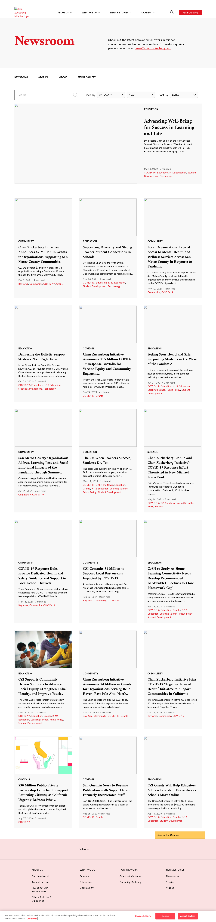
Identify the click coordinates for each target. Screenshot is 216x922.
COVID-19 (150, 172)
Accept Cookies (187, 916)
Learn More (32, 918)
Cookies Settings (143, 916)
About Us (63, 12)
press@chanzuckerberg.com (152, 48)
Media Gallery (87, 77)
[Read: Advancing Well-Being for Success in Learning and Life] (108, 143)
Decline (165, 916)
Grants (60, 283)
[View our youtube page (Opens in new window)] (134, 848)
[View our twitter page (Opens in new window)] (126, 848)
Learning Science (156, 389)
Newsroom (21, 77)
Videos (63, 77)
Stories (43, 77)
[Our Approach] (23, 12)
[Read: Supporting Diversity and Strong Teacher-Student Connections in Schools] (108, 248)
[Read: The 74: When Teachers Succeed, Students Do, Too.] (108, 460)
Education (162, 172)
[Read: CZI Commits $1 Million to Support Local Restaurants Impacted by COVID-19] (108, 571)
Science (159, 506)
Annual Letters (41, 882)
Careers (147, 12)
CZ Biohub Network (171, 503)
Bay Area (23, 283)
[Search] (172, 12)
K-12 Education (177, 172)
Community (35, 283)
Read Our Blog (190, 12)
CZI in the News (104, 484)
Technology (166, 176)
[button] (111, 95)
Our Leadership (41, 876)
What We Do (90, 12)
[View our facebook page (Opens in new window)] (95, 848)
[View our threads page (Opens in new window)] (111, 848)
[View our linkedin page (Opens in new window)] (119, 848)
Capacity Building (130, 882)
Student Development (94, 286)
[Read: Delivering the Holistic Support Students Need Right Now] (43, 353)
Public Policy (173, 389)
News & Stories (119, 12)
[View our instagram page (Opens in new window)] (103, 848)
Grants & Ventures (131, 876)
